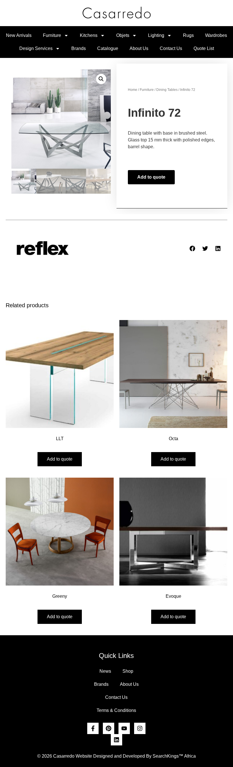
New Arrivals (19, 35)
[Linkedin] (116, 739)
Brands (78, 48)
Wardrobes (216, 35)
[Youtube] (124, 728)
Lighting (156, 35)
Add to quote (151, 177)
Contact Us (171, 48)
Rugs (188, 35)
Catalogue (107, 48)
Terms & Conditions (116, 710)
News (105, 671)
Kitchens (88, 35)
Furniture (52, 35)
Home (132, 90)
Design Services (36, 48)
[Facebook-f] (93, 728)
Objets (122, 35)
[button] (101, 79)
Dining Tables (167, 90)
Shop (127, 671)
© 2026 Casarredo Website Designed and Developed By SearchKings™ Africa (116, 756)
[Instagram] (139, 728)
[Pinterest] (108, 728)
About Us (139, 48)
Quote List (204, 48)
